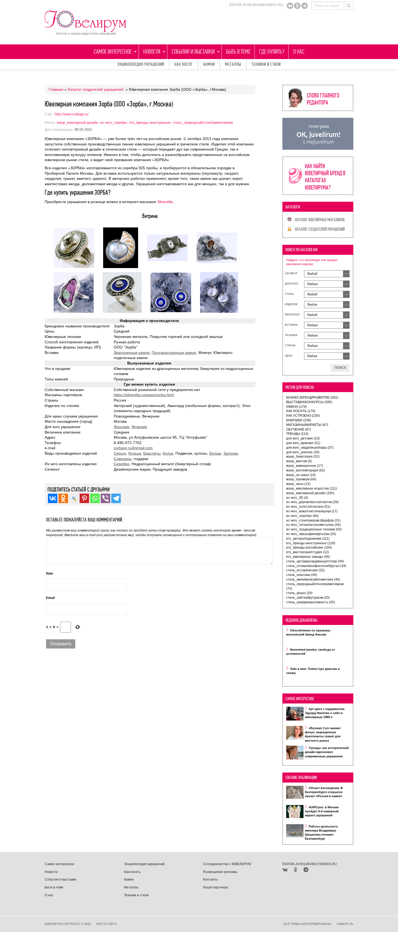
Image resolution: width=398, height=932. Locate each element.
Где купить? (271, 51)
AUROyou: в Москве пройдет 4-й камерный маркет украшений (322, 811)
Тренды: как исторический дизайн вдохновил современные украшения (327, 752)
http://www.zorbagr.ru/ (72, 114)
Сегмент (291, 273)
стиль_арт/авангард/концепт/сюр (315, 561)
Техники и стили (266, 64)
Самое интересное (113, 51)
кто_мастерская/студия (307, 552)
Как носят (183, 64)
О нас (298, 51)
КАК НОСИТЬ (300, 411)
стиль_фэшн (299, 593)
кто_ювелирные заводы (308, 557)
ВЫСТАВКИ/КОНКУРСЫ (309, 402)
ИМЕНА (296, 407)
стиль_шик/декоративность (310, 602)
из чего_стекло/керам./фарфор (313, 520)
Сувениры (123, 459)
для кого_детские (303, 438)
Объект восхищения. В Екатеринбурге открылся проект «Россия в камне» (324, 792)
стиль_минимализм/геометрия (313, 579)
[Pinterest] (84, 498)
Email (50, 598)
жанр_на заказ (301, 475)
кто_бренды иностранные (150, 122)
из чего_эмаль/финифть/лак (311, 534)
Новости (151, 51)
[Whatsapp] (95, 498)
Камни (209, 64)
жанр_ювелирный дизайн (77, 122)
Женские (121, 427)
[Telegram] (304, 5)
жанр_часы (298, 484)
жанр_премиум (301, 479)
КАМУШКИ (298, 420)
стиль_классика (301, 575)
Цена (288, 355)
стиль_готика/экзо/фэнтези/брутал (316, 566)
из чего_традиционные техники (314, 529)
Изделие (291, 304)
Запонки (230, 453)
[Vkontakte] (52, 498)
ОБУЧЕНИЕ (298, 429)
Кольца (134, 453)
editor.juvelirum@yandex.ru (256, 5)
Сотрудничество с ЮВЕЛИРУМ (227, 864)
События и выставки (193, 51)
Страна (290, 345)
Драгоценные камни (131, 352)
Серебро (121, 464)
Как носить (132, 872)
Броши (215, 453)
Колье (168, 453)
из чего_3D (297, 498)
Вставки (291, 324)
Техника (291, 335)
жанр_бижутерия (302, 456)
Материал (292, 314)
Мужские (139, 427)
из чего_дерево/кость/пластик (312, 502)
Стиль (289, 293)
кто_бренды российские (309, 547)
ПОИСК (340, 368)
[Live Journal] (74, 498)
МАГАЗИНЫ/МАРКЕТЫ (307, 425)
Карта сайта (106, 924)
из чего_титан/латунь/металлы (313, 525)
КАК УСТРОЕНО (303, 416)
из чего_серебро (113, 122)
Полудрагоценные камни (174, 352)
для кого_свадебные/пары (310, 447)
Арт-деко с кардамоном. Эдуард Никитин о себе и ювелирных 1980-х (325, 713)
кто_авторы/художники (308, 538)
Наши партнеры (215, 887)
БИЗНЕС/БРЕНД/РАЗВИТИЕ (312, 397)
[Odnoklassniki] (297, 5)
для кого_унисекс (302, 452)
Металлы (233, 64)
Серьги (120, 453)
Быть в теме (238, 51)
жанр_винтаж (299, 461)
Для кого (291, 283)
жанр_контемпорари (305, 470)
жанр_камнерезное (304, 466)
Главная (56, 89)
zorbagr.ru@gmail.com (133, 448)
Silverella (165, 202)
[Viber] (105, 498)
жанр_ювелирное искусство (311, 488)
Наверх (343, 924)
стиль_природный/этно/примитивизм (203, 122)
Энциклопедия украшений (140, 64)
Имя (49, 573)
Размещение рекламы (220, 872)
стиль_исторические (305, 570)
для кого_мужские (303, 443)
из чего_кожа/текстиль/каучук (312, 511)
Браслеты (152, 453)
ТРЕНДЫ (297, 434)
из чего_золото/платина (308, 507)
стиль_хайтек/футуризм (308, 597)
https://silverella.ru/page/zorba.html (144, 395)
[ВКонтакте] (290, 5)
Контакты (210, 879)
